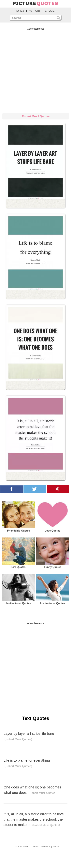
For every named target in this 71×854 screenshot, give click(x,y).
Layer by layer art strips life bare (29, 736)
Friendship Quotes (18, 530)
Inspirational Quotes (52, 603)
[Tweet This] (34, 489)
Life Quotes (18, 567)
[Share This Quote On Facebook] (11, 489)
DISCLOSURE (22, 846)
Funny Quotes (52, 567)
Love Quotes (52, 530)
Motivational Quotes (18, 603)
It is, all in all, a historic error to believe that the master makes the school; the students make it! (34, 819)
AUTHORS (34, 10)
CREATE (49, 10)
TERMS (35, 846)
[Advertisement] (35, 69)
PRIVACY (45, 846)
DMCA (56, 846)
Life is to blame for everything (27, 763)
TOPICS (20, 10)
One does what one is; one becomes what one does (32, 790)
